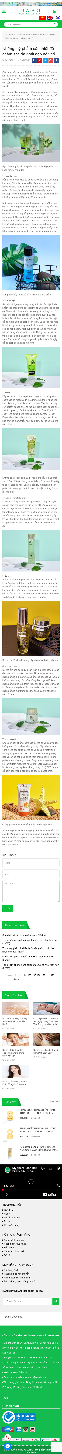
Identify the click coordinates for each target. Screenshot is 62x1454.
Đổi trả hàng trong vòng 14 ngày (20, 1281)
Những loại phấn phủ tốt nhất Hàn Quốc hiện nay (27, 956)
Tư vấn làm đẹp (12, 1217)
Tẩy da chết (9, 393)
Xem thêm (55, 1101)
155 (25, 975)
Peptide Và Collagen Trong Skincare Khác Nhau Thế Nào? (14, 1021)
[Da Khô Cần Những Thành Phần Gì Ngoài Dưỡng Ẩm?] (15, 1071)
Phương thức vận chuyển (16, 1273)
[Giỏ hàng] (54, 12)
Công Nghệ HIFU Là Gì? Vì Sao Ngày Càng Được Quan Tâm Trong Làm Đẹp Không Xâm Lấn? (46, 1021)
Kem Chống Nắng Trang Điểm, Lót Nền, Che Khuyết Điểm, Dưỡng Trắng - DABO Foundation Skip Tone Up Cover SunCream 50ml (39, 1148)
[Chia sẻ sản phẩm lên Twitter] (45, 60)
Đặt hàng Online (12, 1270)
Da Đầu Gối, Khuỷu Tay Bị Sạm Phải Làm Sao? (45, 1051)
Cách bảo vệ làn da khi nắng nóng (19, 935)
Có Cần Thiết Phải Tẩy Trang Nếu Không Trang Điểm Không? (13, 1053)
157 (34, 975)
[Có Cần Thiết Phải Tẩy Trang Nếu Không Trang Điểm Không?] (15, 1039)
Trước (10, 975)
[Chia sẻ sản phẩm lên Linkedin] (34, 60)
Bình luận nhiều (14, 995)
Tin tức (7, 1221)
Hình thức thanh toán (14, 1251)
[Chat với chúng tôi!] (7, 1446)
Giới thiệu (9, 1210)
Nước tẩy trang (11, 176)
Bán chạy (10, 1102)
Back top (52, 1161)
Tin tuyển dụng (11, 1225)
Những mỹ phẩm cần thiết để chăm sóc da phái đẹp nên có (28, 50)
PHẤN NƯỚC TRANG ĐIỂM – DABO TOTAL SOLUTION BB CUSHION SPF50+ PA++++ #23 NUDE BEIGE (38, 1111)
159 (43, 975)
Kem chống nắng (11, 739)
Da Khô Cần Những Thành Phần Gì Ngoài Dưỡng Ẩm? (15, 1083)
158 (38, 975)
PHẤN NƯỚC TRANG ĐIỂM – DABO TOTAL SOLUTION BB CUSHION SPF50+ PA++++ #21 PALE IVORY (38, 1130)
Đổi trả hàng (10, 1247)
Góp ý (7, 1255)
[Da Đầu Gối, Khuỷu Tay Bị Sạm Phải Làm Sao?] (46, 1039)
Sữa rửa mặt (10, 301)
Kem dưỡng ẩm (11, 666)
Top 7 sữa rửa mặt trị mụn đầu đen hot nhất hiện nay (30, 940)
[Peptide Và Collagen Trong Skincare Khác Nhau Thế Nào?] (15, 1008)
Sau (15, 979)
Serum (7, 576)
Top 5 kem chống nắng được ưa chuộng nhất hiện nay (30, 964)
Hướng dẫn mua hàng (15, 1243)
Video (7, 1213)
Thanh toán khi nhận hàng (17, 1277)
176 (52, 975)
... (20, 975)
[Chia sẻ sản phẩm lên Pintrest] (40, 60)
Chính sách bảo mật (14, 1240)
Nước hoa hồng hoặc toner (15, 498)
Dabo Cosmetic (13, 1316)
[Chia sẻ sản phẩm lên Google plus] (50, 60)
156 (29, 975)
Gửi (8, 908)
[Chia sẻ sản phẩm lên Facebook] (56, 60)
